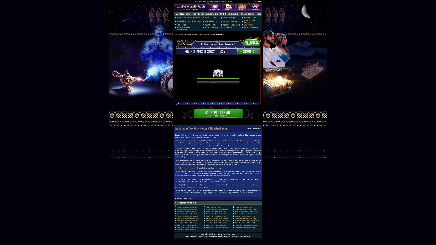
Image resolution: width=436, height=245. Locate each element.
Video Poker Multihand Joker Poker (216, 223)
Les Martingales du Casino (252, 14)
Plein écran (187, 44)
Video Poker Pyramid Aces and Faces (246, 223)
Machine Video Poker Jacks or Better (246, 211)
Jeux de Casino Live (229, 27)
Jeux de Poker (248, 25)
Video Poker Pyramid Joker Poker (245, 227)
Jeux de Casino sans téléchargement (189, 18)
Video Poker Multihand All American (188, 218)
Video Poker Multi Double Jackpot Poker (247, 220)
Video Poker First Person (213, 207)
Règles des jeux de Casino (231, 14)
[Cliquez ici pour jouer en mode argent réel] (252, 42)
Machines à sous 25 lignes (231, 25)
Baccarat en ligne (250, 18)
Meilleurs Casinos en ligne (187, 14)
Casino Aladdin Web (182, 34)
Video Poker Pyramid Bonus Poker (187, 225)
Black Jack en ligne (229, 18)
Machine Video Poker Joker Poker (245, 216)
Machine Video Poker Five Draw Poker (246, 213)
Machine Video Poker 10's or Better (187, 213)
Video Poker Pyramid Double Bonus (246, 225)
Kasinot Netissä (245, 236)
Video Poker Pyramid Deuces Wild (216, 225)
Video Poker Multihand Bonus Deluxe (217, 218)
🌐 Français (258, 1)
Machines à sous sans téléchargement (189, 21)
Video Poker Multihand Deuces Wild (187, 220)
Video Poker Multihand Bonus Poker (246, 218)
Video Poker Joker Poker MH (243, 207)
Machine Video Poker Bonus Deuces (217, 209)
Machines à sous (197, 34)
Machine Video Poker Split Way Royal (217, 213)
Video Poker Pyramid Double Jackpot (188, 227)
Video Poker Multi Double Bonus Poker (217, 220)
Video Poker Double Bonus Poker (216, 216)
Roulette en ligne (210, 18)
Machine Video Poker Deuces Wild (187, 207)
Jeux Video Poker (210, 25)
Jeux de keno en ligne (211, 27)
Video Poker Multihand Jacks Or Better (188, 223)
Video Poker (209, 34)
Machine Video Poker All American (187, 209)
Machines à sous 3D (211, 21)
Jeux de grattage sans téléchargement (184, 28)
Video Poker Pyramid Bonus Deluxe (187, 211)
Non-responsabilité (191, 236)
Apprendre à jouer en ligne (209, 14)
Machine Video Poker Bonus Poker (187, 216)
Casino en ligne (226, 236)
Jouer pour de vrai (218, 113)
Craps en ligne (181, 25)
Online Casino (235, 236)
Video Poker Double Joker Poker (215, 211)
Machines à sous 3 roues (231, 21)
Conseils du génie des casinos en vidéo (210, 236)
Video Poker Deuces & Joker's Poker (246, 209)
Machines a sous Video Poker (186, 203)
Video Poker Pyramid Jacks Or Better (217, 227)
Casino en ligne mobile (251, 27)
